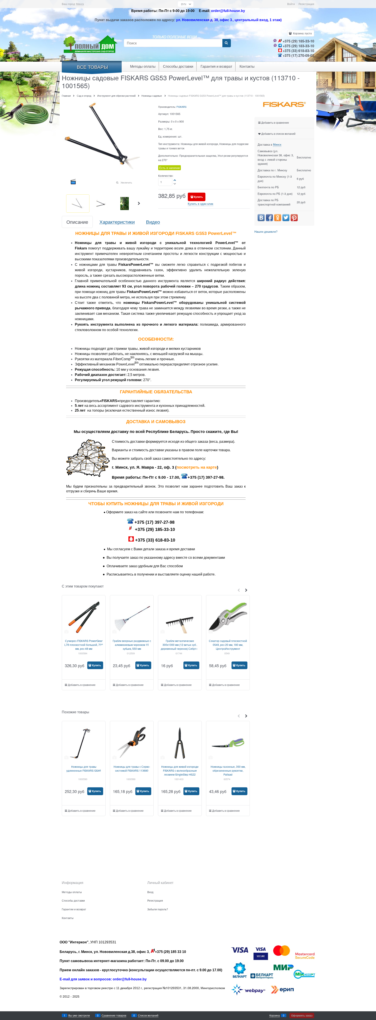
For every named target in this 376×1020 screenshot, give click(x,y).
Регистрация (306, 4)
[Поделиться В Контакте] (261, 217)
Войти (291, 4)
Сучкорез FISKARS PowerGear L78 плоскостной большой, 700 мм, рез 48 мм (83, 644)
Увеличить (126, 182)
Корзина (274, 1015)
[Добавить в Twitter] (285, 217)
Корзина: (302, 33)
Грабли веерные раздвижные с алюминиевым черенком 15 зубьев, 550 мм (132, 644)
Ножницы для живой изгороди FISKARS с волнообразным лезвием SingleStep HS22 (179, 770)
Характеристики (117, 221)
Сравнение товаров (114, 1015)
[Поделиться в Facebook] (269, 217)
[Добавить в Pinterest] (294, 217)
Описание (77, 221)
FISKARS (181, 106)
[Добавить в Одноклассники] (277, 217)
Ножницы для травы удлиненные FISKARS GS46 (83, 768)
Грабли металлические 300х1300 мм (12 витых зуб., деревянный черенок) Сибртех (180, 644)
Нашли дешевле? (265, 231)
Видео (153, 221)
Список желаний (148, 1015)
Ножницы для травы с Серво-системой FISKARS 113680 (132, 768)
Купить (198, 197)
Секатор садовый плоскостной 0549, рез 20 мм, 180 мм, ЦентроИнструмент (228, 644)
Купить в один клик (200, 204)
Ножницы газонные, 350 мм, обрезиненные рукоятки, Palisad (228, 770)
